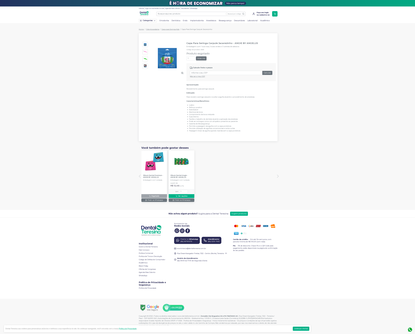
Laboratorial (252, 21)
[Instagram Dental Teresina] (182, 231)
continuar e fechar (301, 329)
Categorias (148, 20)
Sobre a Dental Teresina (148, 247)
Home (141, 29)
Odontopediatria (152, 29)
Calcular (267, 73)
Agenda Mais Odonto (172, 8)
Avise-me (201, 58)
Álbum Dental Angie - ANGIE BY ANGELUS (179, 176)
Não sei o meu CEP (197, 76)
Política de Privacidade (147, 288)
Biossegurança (225, 21)
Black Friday (143, 266)
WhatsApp (193, 8)
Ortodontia (164, 21)
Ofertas (141, 8)
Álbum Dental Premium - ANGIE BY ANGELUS (153, 176)
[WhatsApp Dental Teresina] (177, 231)
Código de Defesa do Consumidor (152, 260)
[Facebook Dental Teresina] (187, 231)
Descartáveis (239, 21)
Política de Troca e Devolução (150, 256)
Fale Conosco (144, 250)
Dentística (176, 21)
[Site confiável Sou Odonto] (173, 308)
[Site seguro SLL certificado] (149, 308)
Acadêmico (265, 21)
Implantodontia (197, 21)
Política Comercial (146, 253)
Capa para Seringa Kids (170, 29)
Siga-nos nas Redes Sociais (154, 8)
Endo (185, 21)
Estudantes (185, 8)
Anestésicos (211, 21)
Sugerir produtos (239, 214)
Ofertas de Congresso (147, 269)
